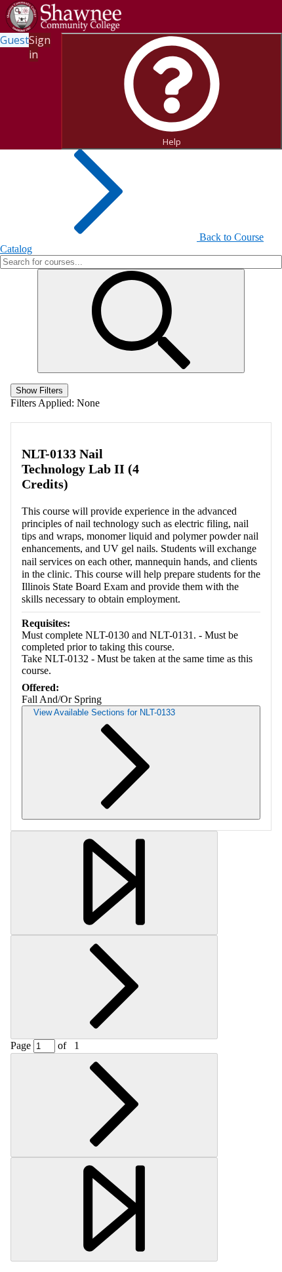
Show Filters (39, 390)
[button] (141, 321)
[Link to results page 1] (114, 883)
